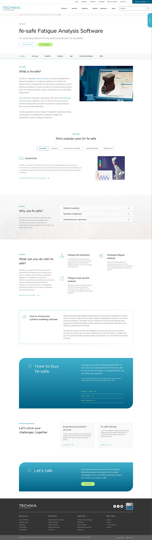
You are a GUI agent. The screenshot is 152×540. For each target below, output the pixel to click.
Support (93, 1)
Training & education (54, 527)
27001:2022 (87, 537)
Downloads (80, 522)
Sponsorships (23, 527)
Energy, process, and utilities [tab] (72, 148)
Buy (71, 56)
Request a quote (87, 391)
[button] (96, 208)
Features (60, 56)
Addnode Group (23, 522)
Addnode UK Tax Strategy (84, 520)
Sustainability (23, 529)
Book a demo (85, 396)
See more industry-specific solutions (32, 178)
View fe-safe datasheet (27, 295)
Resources (80, 529)
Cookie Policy (129, 537)
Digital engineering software (56, 520)
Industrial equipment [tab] (92, 148)
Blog (76, 1)
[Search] (147, 8)
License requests (111, 524)
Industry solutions (53, 522)
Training (102, 1)
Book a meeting (86, 400)
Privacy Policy (120, 537)
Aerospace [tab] (54, 148)
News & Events (112, 1)
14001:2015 (79, 537)
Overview (22, 56)
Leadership (22, 524)
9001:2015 (72, 537)
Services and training (86, 56)
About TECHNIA (23, 520)
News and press (81, 524)
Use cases (35, 56)
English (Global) (141, 1)
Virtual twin (51, 529)
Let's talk (88, 483)
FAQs (101, 56)
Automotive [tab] (42, 148)
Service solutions (53, 524)
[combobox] (134, 8)
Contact (123, 1)
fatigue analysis (42, 78)
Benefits (47, 56)
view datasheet (28, 44)
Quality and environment (84, 527)
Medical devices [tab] (108, 148)
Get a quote (45, 44)
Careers (84, 1)
